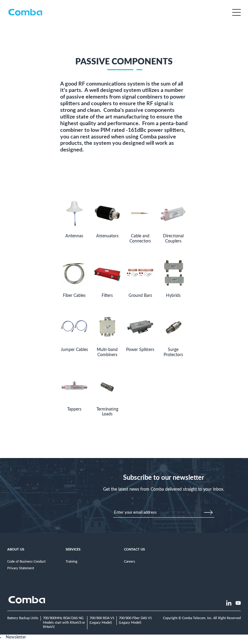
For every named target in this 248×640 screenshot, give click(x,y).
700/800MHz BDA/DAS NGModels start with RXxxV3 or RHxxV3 (64, 622)
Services (73, 549)
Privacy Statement (20, 568)
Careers (129, 561)
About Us (15, 549)
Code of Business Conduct (26, 561)
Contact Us (134, 549)
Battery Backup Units (22, 618)
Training (71, 561)
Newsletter (16, 637)
